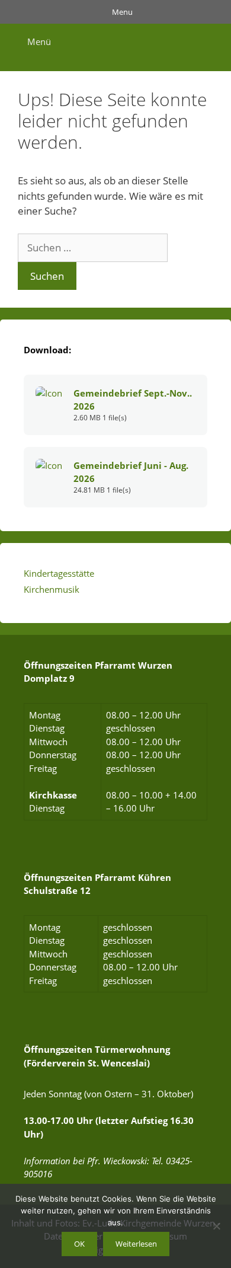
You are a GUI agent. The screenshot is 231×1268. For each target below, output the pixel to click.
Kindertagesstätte (59, 573)
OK (79, 1243)
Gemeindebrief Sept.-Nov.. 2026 (132, 399)
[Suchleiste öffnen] (212, 41)
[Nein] (216, 1226)
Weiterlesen (136, 1243)
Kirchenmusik (51, 589)
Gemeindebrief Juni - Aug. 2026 (130, 471)
